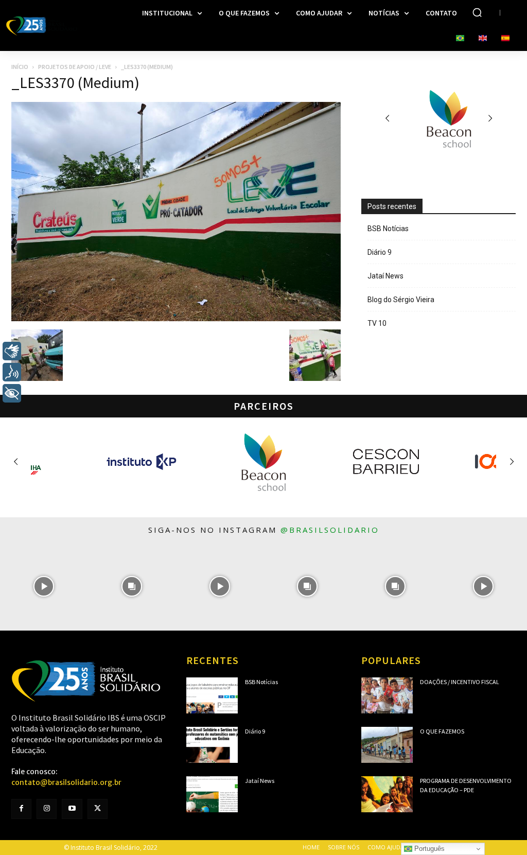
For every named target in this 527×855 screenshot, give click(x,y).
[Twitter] (97, 809)
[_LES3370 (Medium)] (176, 318)
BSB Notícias (388, 228)
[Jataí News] (212, 794)
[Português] (460, 38)
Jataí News (385, 276)
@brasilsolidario (329, 530)
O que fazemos (442, 731)
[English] (482, 38)
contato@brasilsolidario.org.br (66, 782)
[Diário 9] (212, 745)
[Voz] (12, 372)
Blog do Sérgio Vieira (400, 299)
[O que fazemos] (387, 745)
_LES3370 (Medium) (75, 82)
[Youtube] (72, 809)
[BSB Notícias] (212, 695)
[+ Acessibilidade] (12, 393)
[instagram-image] (44, 587)
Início (19, 67)
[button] (477, 12)
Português (428, 848)
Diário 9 (379, 252)
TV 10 (377, 323)
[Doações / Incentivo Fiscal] (387, 695)
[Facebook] (21, 809)
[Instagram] (47, 809)
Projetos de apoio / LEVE (74, 67)
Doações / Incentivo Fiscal (459, 682)
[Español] (505, 38)
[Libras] (12, 351)
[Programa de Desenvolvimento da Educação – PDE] (387, 794)
